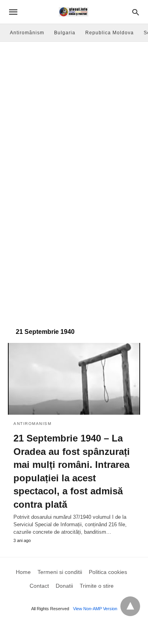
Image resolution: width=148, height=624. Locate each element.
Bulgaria (64, 32)
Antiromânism (27, 32)
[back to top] (130, 606)
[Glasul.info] (73, 12)
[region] (74, 256)
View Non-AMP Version (95, 608)
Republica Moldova (109, 32)
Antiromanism (32, 423)
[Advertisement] (74, 120)
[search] (135, 12)
